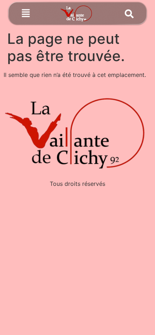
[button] (26, 13)
